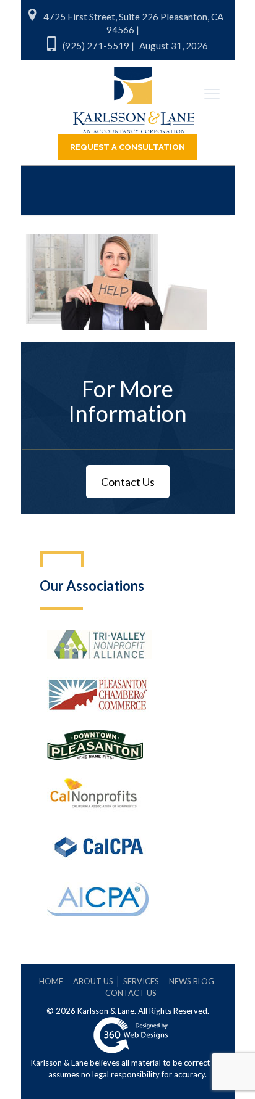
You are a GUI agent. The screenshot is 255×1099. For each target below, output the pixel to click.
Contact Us (128, 481)
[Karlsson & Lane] (134, 94)
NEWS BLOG (191, 981)
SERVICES (141, 981)
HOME (51, 981)
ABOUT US (93, 981)
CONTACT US (131, 993)
